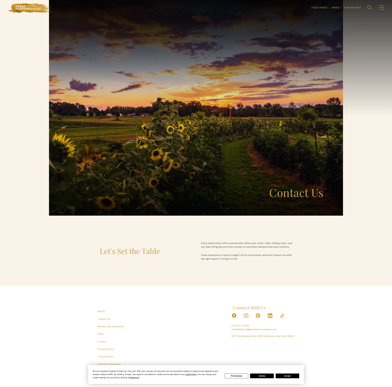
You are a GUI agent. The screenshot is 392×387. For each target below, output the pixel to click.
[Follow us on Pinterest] (258, 318)
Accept (287, 376)
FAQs (101, 333)
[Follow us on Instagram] (246, 318)
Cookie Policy (105, 356)
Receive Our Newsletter (111, 326)
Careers (102, 341)
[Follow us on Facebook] (234, 318)
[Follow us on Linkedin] (270, 318)
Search (101, 311)
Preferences (236, 376)
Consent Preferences (109, 363)
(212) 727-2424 (240, 325)
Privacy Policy (106, 348)
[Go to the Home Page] (30, 8)
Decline (262, 376)
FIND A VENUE (319, 7)
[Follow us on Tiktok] (282, 318)
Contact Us (104, 318)
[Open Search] (370, 8)
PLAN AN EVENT (353, 7)
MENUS (335, 7)
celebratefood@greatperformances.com (254, 329)
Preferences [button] (134, 378)
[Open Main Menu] (381, 8)
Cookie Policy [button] (190, 374)
